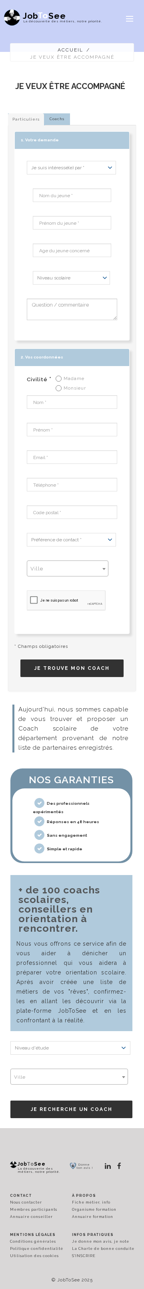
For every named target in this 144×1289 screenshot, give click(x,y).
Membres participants (33, 1210)
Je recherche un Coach (71, 1109)
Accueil (70, 50)
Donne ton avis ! (84, 1166)
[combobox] (67, 568)
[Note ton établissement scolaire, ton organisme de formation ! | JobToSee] (73, 1165)
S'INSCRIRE (84, 1256)
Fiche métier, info (91, 1202)
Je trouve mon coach (72, 668)
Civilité (39, 379)
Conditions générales (33, 1241)
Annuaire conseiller (31, 1217)
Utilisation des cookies (34, 1256)
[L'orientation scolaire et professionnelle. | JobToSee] (13, 1164)
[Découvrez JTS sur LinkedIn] (108, 1166)
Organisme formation (94, 1210)
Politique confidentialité (36, 1249)
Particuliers (26, 119)
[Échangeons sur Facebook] (119, 1166)
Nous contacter (26, 1202)
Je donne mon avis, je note (100, 1241)
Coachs (57, 119)
